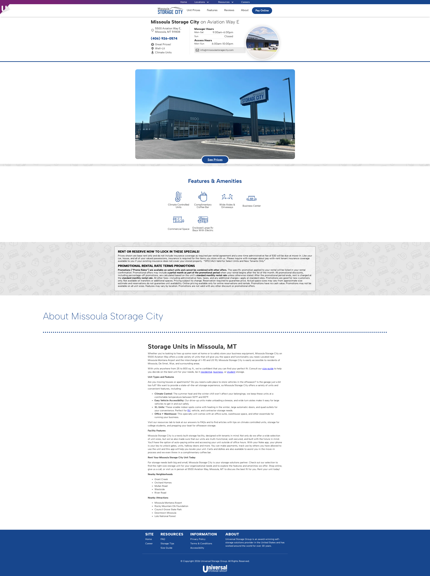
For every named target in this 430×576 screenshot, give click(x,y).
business (218, 372)
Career (149, 543)
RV (188, 410)
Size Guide (166, 547)
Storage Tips (167, 543)
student (231, 372)
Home (183, 2)
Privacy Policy (197, 539)
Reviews (229, 10)
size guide (267, 368)
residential (206, 372)
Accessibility (197, 547)
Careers (245, 2)
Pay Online (262, 10)
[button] (202, 2)
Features (212, 10)
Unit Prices (193, 10)
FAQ (163, 539)
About (245, 10)
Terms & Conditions (201, 543)
